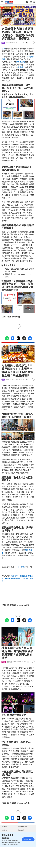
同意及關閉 (27, 839)
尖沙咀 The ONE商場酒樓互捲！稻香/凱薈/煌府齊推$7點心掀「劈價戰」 (17, 578)
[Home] (9, 2)
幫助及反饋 (21, 830)
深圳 (3, 49)
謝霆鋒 (20, 67)
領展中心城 (20, 62)
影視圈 (4, 662)
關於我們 (4, 830)
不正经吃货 (20, 567)
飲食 (3, 42)
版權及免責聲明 (22, 826)
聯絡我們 (4, 826)
